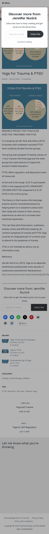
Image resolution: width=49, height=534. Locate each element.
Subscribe (35, 34)
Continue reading (24, 42)
